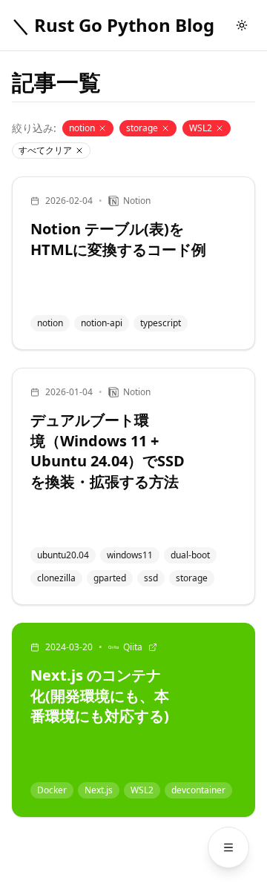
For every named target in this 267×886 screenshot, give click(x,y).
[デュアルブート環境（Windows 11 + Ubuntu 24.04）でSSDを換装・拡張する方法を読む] (133, 486)
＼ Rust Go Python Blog (113, 25)
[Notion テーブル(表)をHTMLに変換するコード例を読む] (133, 263)
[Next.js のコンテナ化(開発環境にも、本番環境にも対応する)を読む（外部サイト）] (133, 720)
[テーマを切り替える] (241, 25)
